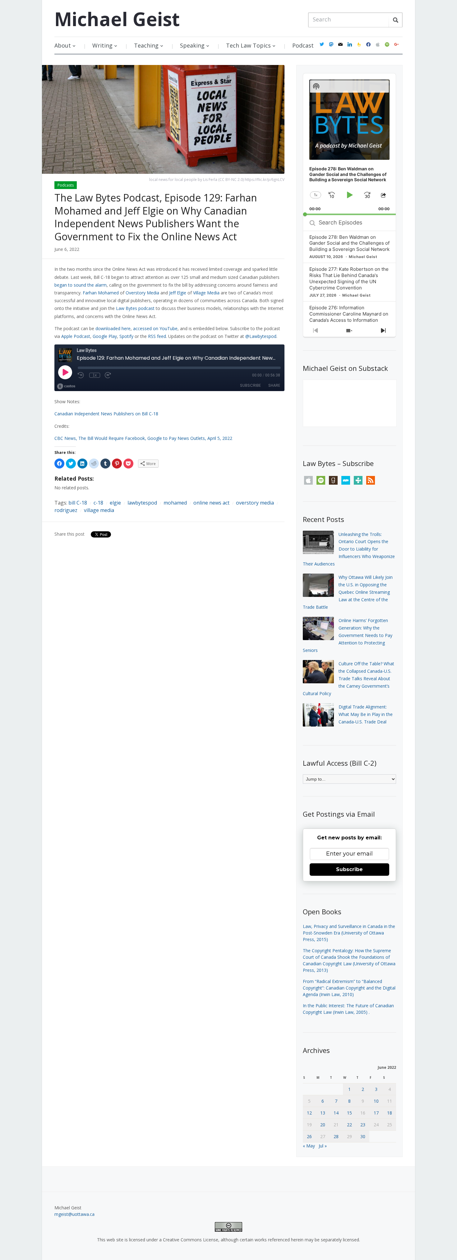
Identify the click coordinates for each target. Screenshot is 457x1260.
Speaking (192, 45)
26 (309, 1136)
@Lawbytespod (260, 336)
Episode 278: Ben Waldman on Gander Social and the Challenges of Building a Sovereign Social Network (349, 243)
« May (309, 1146)
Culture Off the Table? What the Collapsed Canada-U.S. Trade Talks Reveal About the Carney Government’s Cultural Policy (348, 678)
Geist (117, 19)
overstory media (255, 502)
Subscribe (349, 869)
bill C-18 (77, 502)
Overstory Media (142, 293)
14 (336, 1113)
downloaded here (113, 328)
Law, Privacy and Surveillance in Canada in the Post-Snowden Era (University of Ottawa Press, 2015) (349, 932)
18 (389, 1113)
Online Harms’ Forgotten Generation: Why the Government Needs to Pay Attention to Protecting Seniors (347, 635)
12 (309, 1113)
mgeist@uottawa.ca (74, 1214)
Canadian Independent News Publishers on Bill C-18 (106, 414)
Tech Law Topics (248, 45)
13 (322, 1113)
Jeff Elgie (177, 293)
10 (376, 1101)
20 (322, 1125)
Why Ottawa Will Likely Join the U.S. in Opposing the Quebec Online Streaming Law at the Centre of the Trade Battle (348, 592)
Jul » (323, 1146)
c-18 (98, 502)
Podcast (303, 45)
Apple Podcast (75, 336)
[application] (349, 144)
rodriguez (65, 510)
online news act (211, 502)
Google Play (105, 336)
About (62, 45)
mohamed (175, 502)
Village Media (206, 293)
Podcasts (66, 185)
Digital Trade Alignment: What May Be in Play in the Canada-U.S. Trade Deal (366, 714)
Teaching (146, 45)
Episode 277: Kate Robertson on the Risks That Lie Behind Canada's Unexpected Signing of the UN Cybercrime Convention (349, 278)
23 (362, 1125)
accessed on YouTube (155, 328)
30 (362, 1136)
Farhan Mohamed (101, 293)
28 (336, 1136)
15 (349, 1113)
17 (376, 1113)
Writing (102, 45)
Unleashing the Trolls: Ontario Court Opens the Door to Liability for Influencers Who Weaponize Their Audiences (349, 549)
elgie (115, 502)
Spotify (126, 336)
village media (99, 510)
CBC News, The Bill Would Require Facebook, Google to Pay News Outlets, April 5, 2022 (143, 438)
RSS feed (157, 336)
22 (349, 1125)
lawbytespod (142, 502)
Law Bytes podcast (135, 308)
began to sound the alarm (80, 285)
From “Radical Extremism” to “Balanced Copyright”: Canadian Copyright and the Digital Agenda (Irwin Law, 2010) (349, 987)
